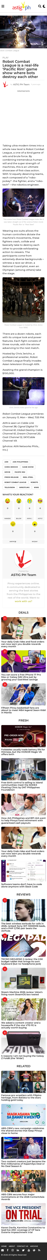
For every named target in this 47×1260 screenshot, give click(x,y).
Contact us (22, 1246)
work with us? (23, 601)
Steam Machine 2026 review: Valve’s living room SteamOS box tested (21, 993)
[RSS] (39, 1250)
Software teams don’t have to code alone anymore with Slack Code (21, 885)
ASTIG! (40, 518)
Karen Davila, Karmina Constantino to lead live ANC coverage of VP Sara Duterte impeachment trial (23, 1230)
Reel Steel (28, 477)
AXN (6, 462)
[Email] (2, 1250)
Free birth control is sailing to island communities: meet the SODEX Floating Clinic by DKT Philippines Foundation (22, 786)
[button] (2, 6)
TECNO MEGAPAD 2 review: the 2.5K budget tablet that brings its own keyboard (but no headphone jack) (22, 961)
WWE (36, 487)
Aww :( (29, 518)
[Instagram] (13, 1250)
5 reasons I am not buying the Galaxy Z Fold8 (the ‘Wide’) (22, 1057)
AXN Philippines (20, 462)
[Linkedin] (18, 1250)
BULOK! (18, 518)
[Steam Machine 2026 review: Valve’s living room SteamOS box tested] (23, 979)
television (10, 487)
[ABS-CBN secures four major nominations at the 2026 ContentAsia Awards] (23, 1181)
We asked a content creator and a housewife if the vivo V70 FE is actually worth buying (20, 1025)
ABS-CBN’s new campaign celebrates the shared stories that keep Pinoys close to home (22, 1131)
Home (4, 1246)
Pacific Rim (20, 472)
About (12, 1246)
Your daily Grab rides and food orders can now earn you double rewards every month (22, 644)
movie (7, 472)
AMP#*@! (13, 541)
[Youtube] (29, 1250)
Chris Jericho (11, 467)
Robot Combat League (15, 482)
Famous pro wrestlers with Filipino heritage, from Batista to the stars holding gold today (21, 1098)
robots (34, 482)
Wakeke (7, 518)
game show (28, 467)
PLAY (6, 57)
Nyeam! (34, 541)
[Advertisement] (23, 116)
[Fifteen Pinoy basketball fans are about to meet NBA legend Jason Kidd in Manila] (23, 694)
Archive (34, 1246)
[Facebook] (7, 1250)
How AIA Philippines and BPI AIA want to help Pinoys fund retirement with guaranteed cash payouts (23, 820)
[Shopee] (34, 1250)
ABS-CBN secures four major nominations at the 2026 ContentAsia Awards (22, 1197)
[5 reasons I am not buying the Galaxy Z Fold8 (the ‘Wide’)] (23, 1043)
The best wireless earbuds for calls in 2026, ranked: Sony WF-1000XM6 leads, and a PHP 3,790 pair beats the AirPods (23, 927)
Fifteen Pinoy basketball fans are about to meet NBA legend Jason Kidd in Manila (23, 710)
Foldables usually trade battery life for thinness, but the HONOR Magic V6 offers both (23, 752)
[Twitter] (23, 1250)
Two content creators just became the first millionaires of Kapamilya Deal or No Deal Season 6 (23, 1164)
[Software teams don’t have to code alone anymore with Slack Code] (23, 871)
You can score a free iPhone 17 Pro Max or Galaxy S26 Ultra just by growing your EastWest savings (21, 677)
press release (12, 477)
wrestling (24, 487)
